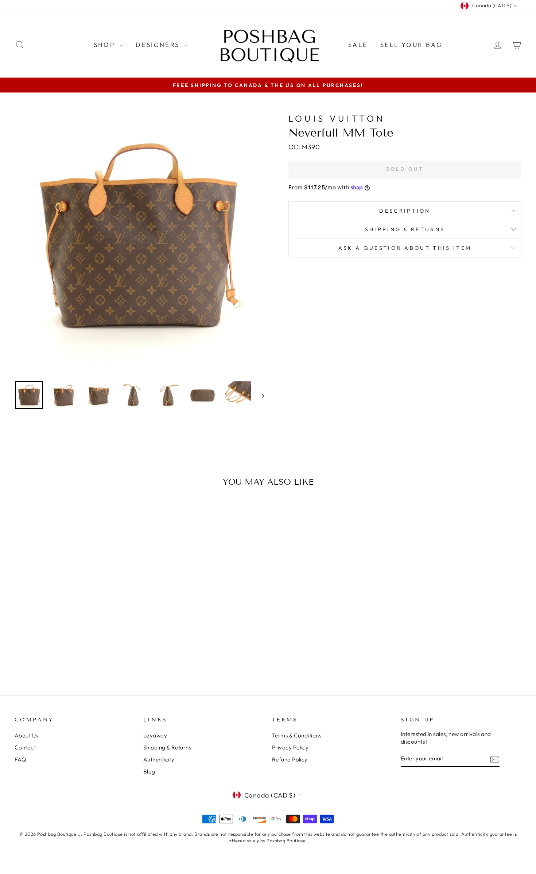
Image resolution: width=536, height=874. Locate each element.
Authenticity (158, 759)
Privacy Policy (290, 747)
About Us (26, 735)
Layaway (155, 735)
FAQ (20, 759)
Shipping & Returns (405, 229)
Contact (25, 747)
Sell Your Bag (411, 44)
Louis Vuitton (336, 118)
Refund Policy (290, 759)
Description (405, 211)
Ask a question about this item (405, 248)
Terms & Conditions (296, 735)
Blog (149, 771)
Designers (159, 44)
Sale (358, 44)
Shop (106, 44)
